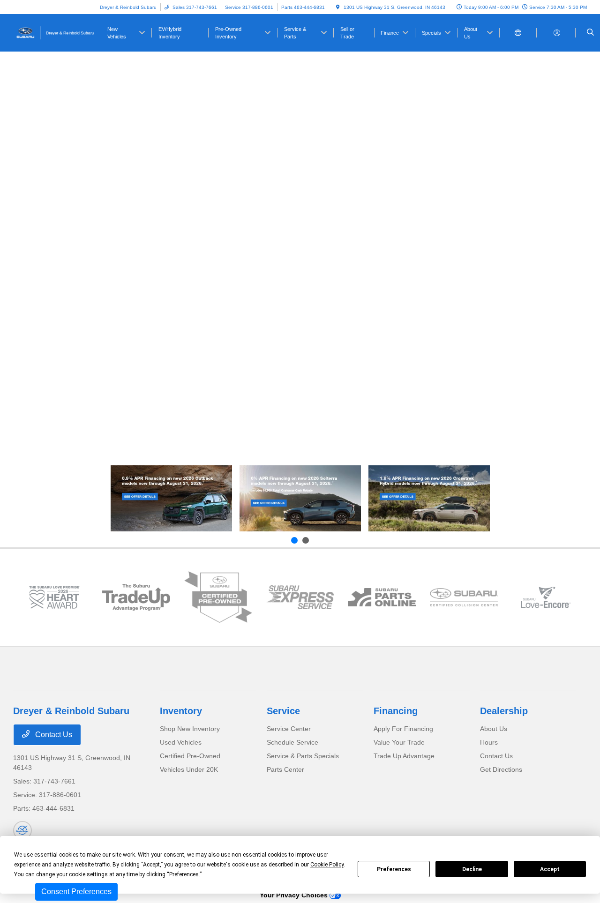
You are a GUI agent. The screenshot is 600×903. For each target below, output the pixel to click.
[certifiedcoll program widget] (464, 597)
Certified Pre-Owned (190, 756)
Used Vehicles (181, 742)
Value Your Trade (399, 742)
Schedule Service (292, 742)
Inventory (181, 711)
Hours (489, 742)
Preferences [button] (184, 874)
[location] (338, 7)
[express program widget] (300, 597)
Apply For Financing (403, 728)
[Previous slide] (294, 540)
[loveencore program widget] (546, 597)
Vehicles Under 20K (189, 769)
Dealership (504, 711)
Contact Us (52, 735)
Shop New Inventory (190, 728)
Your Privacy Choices (295, 895)
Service (283, 711)
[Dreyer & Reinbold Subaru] (55, 32)
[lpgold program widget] (54, 597)
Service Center (289, 728)
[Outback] (171, 498)
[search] (590, 32)
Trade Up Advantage (404, 756)
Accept (550, 869)
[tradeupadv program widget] (136, 597)
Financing (396, 711)
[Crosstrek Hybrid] (429, 498)
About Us (493, 728)
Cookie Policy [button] (327, 864)
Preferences (394, 869)
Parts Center (285, 769)
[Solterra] (300, 498)
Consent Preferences (76, 892)
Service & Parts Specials (303, 756)
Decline (472, 869)
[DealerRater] (22, 830)
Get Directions (501, 769)
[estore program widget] (382, 597)
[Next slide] (305, 540)
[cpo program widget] (218, 597)
